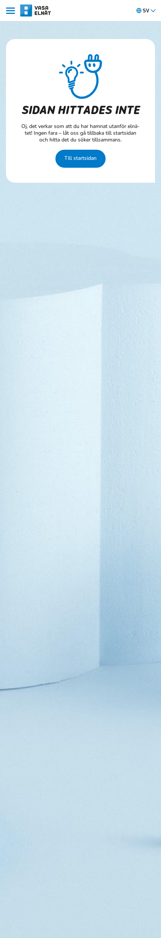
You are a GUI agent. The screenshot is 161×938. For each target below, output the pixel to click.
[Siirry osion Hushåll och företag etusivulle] (35, 10)
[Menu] (11, 10)
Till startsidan (80, 158)
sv (146, 11)
